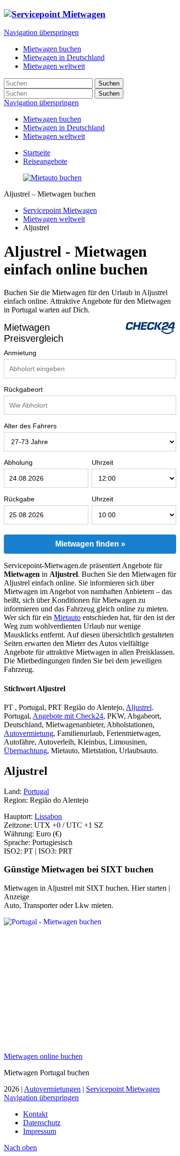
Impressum (39, 1131)
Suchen (109, 83)
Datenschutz (41, 1123)
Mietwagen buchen (52, 119)
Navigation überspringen (41, 32)
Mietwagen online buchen (43, 1056)
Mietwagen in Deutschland (64, 128)
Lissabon (48, 816)
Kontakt (35, 1114)
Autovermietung (28, 733)
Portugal (36, 791)
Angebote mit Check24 (68, 716)
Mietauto (67, 617)
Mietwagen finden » (90, 544)
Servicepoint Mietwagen (60, 210)
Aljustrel (139, 707)
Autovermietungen (52, 1089)
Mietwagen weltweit (54, 136)
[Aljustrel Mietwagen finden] (52, 178)
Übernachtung (25, 750)
